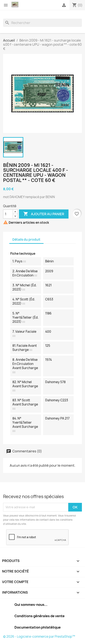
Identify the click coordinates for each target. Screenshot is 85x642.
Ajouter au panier (43, 213)
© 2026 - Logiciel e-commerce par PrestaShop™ (39, 636)
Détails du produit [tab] (26, 239)
